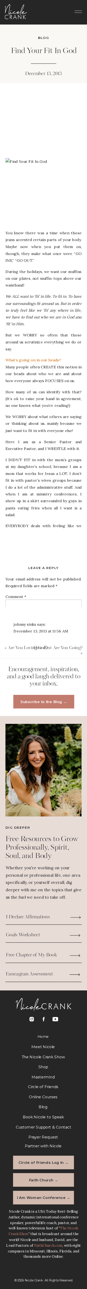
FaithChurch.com (48, 1245)
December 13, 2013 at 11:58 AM (41, 631)
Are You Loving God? (28, 648)
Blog (43, 38)
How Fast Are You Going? (57, 648)
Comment (15, 596)
